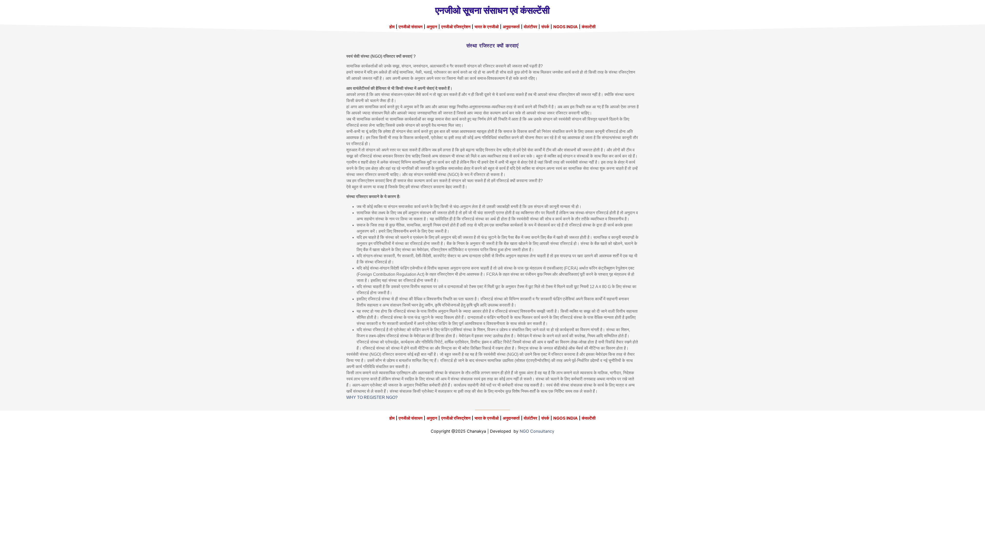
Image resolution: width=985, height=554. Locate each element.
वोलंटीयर (530, 26)
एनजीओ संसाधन (410, 26)
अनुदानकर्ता (511, 26)
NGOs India (565, 26)
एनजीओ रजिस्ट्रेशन (455, 26)
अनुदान (432, 26)
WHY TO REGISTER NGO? (372, 397)
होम (392, 26)
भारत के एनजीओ (487, 26)
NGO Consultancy (537, 431)
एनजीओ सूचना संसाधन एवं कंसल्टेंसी (492, 10)
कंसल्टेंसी (589, 26)
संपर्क (545, 26)
